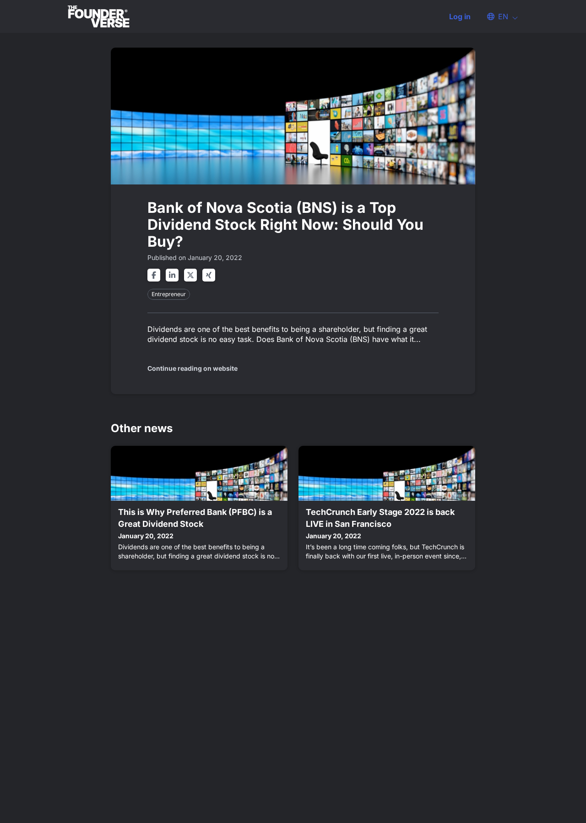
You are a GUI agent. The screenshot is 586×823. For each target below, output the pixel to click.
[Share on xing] (208, 275)
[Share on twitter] (190, 275)
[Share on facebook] (153, 275)
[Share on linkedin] (172, 275)
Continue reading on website (192, 368)
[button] (498, 16)
